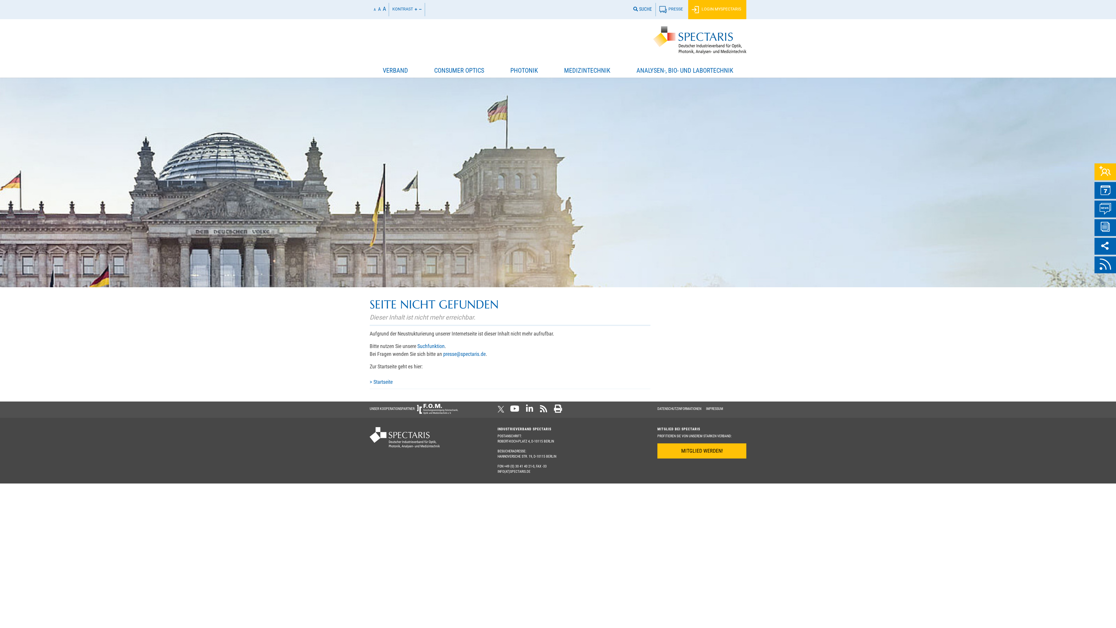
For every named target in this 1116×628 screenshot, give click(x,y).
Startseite (383, 382)
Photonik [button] (524, 70)
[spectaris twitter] (502, 410)
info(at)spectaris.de (514, 472)
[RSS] (1105, 264)
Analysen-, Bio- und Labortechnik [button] (684, 70)
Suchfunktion (431, 346)
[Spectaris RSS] (543, 410)
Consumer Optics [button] (459, 70)
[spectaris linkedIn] (529, 410)
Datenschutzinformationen (679, 409)
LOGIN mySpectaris (721, 9)
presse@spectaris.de (464, 354)
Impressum (714, 409)
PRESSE (675, 9)
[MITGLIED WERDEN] (1105, 171)
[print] (558, 410)
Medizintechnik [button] (587, 70)
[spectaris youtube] (514, 410)
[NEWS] (1105, 209)
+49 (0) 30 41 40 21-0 (519, 466)
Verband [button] (395, 70)
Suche (645, 9)
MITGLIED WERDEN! (702, 451)
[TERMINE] (1105, 190)
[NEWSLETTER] (1105, 227)
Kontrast (402, 9)
